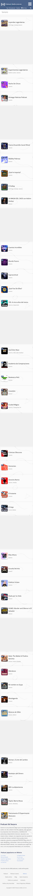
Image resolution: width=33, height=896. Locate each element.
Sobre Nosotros (24, 877)
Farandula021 (20, 860)
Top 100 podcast (10, 8)
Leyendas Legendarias (6, 859)
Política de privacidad (8, 883)
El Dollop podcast (4, 860)
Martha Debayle (4, 857)
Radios (18, 8)
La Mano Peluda (20, 859)
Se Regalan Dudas (21, 855)
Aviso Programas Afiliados (23, 883)
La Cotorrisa (3, 862)
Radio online (8, 877)
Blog (16, 877)
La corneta (3, 855)
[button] (30, 3)
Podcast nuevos (14, 873)
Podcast (6, 873)
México (25, 873)
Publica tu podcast (13, 880)
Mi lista (24, 8)
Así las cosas (20, 857)
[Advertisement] (16, 47)
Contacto (22, 880)
